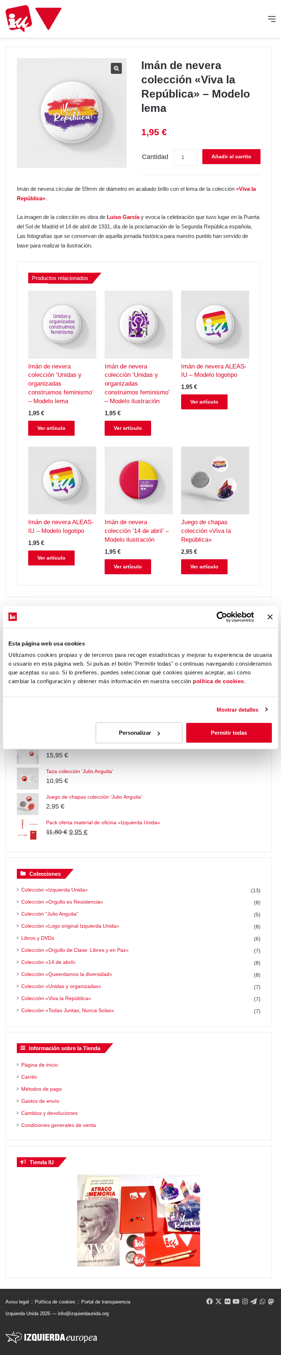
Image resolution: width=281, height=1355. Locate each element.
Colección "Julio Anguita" (49, 914)
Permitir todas (229, 733)
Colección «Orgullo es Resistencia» (62, 902)
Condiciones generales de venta (58, 1125)
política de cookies (218, 681)
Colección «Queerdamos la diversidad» (66, 974)
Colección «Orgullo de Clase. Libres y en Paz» (75, 950)
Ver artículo (51, 428)
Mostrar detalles (238, 709)
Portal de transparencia (105, 1302)
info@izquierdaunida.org (83, 1313)
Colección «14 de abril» (48, 962)
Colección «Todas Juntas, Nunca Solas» (67, 1010)
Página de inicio (39, 1065)
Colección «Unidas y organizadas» (61, 986)
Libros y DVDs (37, 938)
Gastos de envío (40, 1101)
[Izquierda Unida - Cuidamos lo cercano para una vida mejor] (33, 19)
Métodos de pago (41, 1089)
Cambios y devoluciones (49, 1113)
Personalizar (135, 733)
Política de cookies (55, 1302)
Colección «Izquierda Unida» (54, 890)
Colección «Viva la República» (56, 998)
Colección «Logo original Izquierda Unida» (70, 926)
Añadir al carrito (231, 156)
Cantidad (155, 156)
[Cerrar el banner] (270, 616)
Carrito (29, 1077)
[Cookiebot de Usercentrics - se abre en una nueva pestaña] (222, 616)
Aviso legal (17, 1302)
